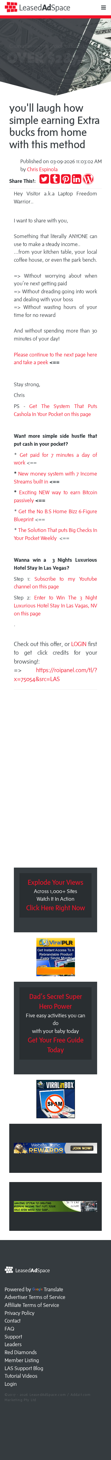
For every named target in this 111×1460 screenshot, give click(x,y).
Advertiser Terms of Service (35, 1297)
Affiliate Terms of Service (32, 1305)
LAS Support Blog (24, 1368)
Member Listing (22, 1360)
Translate (53, 1289)
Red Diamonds (21, 1352)
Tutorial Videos (21, 1376)
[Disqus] (55, 780)
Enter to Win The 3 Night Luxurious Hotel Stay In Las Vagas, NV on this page (55, 605)
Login (11, 1384)
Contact (13, 1321)
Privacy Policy (20, 1313)
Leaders (13, 1344)
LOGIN (79, 644)
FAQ (9, 1329)
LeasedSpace (43, 7)
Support (13, 1337)
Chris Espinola (42, 169)
